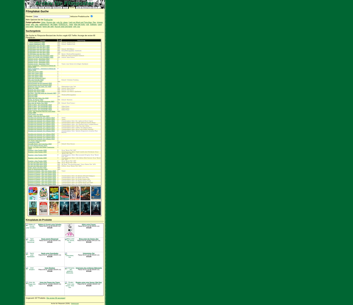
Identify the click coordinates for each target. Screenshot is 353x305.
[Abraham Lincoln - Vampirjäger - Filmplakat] (64, 215)
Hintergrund (87, 7)
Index (41, 7)
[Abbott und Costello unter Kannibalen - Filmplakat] (43, 215)
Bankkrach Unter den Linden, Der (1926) (39, 86)
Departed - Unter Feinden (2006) (37, 150)
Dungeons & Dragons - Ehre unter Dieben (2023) (42, 171)
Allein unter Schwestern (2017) (37, 78)
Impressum (75, 303)
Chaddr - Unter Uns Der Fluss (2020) (39, 116)
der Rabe (54, 24)
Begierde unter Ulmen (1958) (36, 90)
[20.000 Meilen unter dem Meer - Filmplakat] (54, 200)
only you (76, 27)
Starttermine (57, 7)
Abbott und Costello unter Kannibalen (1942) (40, 55)
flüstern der (50, 22)
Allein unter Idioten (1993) (35, 75)
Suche (72, 7)
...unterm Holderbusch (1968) (36, 42)
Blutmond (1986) (33, 95)
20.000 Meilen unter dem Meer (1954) (39, 45)
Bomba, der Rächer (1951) (35, 100)
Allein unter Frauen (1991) (35, 71)
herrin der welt (48, 27)
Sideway (93, 24)
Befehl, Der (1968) (33, 88)
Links (78, 7)
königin (100, 22)
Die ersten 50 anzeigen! (55, 298)
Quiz (65, 7)
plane (65, 22)
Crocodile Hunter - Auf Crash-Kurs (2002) (40, 144)
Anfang (34, 7)
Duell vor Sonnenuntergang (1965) (38, 169)
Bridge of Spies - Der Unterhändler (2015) (40, 104)
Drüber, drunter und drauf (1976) (37, 167)
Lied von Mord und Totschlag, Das (82, 22)
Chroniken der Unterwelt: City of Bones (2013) (41, 117)
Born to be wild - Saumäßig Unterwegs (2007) (41, 101)
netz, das (34, 24)
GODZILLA (63, 24)
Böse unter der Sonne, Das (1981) (38, 103)
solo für (59, 22)
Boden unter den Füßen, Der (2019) (38, 98)
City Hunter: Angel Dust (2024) (37, 140)
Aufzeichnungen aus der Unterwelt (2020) (40, 83)
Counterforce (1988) (34, 142)
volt (87, 24)
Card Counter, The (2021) (35, 114)
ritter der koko (79, 24)
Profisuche (48, 20)
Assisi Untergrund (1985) (35, 81)
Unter (43, 22)
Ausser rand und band (63, 27)
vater (71, 24)
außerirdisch (44, 24)
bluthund (38, 27)
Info (94, 7)
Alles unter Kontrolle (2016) (36, 80)
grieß (28, 24)
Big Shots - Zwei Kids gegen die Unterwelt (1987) (42, 93)
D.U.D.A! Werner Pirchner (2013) (37, 145)
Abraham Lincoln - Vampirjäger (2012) (39, 59)
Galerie (48, 7)
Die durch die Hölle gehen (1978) (37, 162)
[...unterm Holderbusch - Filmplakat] (33, 200)
